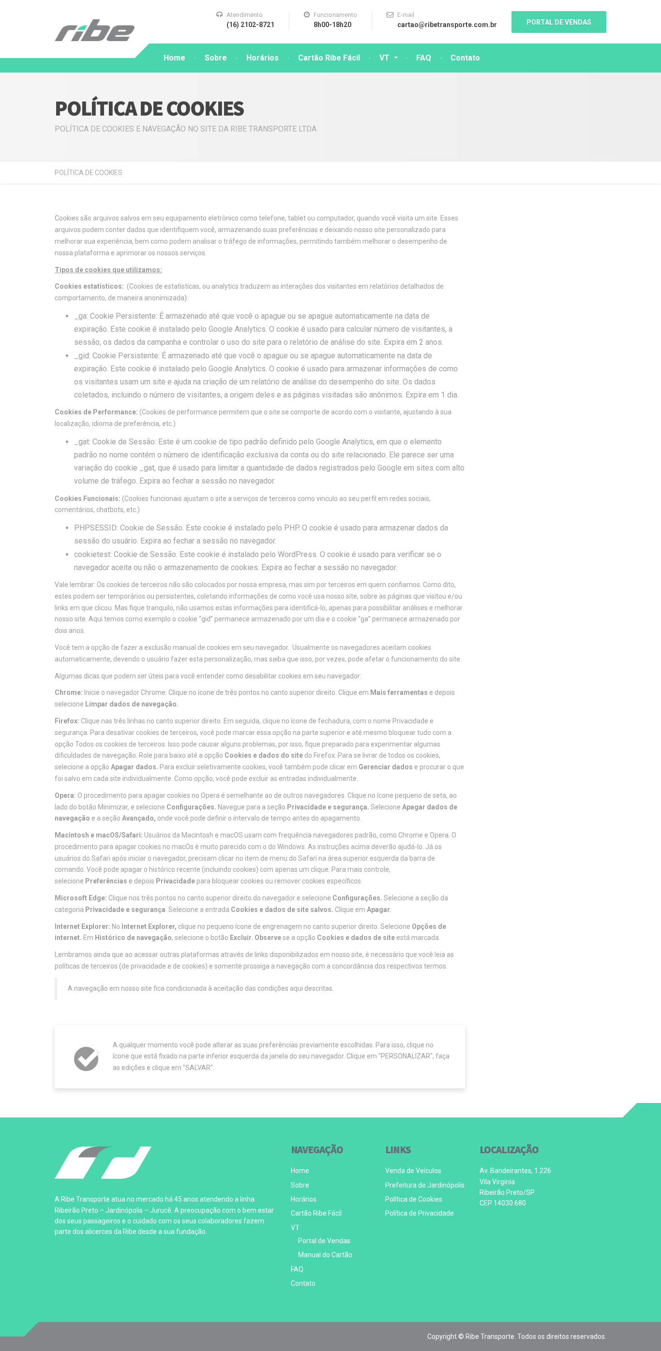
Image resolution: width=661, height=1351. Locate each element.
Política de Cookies (413, 1199)
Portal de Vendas (324, 1241)
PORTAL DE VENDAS (558, 22)
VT (384, 57)
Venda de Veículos (413, 1171)
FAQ (423, 57)
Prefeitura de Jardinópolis (425, 1185)
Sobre (216, 57)
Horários (262, 57)
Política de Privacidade (419, 1213)
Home (174, 57)
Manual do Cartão (325, 1255)
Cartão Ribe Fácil (329, 57)
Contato (465, 57)
